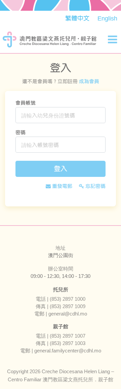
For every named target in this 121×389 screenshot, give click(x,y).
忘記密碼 (95, 186)
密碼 (20, 132)
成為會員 (89, 81)
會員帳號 (25, 103)
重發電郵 (61, 186)
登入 (60, 169)
